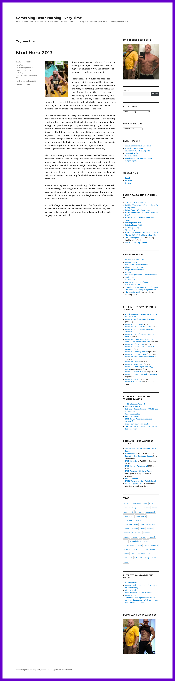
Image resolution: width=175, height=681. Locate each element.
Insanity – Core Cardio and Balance (139, 456)
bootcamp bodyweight (133, 520)
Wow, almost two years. (134, 148)
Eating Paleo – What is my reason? (138, 210)
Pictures (19, 73)
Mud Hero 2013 (34, 52)
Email (127, 178)
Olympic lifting (135, 541)
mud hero (20, 81)
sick (135, 558)
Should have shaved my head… (137, 424)
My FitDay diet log (132, 228)
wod (154, 558)
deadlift (127, 533)
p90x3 (139, 545)
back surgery (145, 508)
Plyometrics (150, 549)
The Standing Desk (132, 292)
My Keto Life (130, 230)
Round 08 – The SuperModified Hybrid (140, 357)
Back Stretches (131, 262)
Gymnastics (147, 533)
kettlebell (151, 537)
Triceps (147, 558)
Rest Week (141, 554)
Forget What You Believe (134, 270)
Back (151, 504)
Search (126, 90)
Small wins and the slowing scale (138, 146)
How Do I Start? (131, 272)
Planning (154, 545)
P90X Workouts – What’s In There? (138, 593)
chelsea (135, 529)
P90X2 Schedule (131, 479)
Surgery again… (131, 161)
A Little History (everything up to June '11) (141, 314)
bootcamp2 (150, 512)
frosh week (136, 533)
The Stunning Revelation (135, 238)
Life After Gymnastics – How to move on (141, 275)
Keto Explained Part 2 (133, 225)
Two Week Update (132, 153)
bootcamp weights (147, 524)
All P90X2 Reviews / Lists (135, 260)
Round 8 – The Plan (132, 595)
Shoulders (128, 558)
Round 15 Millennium (133, 382)
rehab (126, 554)
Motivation (129, 277)
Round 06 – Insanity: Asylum (136, 352)
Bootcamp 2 (129, 516)
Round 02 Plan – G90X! (134, 324)
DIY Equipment (131, 454)
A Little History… (131, 583)
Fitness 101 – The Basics (134, 267)
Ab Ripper (137, 504)
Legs (126, 541)
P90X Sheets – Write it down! (136, 466)
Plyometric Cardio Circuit (133, 549)
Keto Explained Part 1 (133, 223)
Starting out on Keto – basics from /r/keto (141, 233)
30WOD (127, 504)
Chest (142, 529)
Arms (145, 504)
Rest (133, 554)
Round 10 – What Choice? (135, 364)
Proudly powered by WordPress (60, 670)
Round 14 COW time (132, 379)
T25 (141, 558)
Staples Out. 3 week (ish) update (137, 151)
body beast (128, 512)
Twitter (128, 183)
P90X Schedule (131, 461)
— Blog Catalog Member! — (136, 404)
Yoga (126, 562)
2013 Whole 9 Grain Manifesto (136, 203)
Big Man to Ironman (133, 406)
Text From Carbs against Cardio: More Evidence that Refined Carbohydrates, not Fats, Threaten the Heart (141, 600)
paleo (146, 545)
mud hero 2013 (30, 81)
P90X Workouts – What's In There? (138, 471)
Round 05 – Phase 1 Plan (134, 344)
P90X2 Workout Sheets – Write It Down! (140, 481)
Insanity (135, 537)
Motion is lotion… (131, 156)
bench (154, 508)
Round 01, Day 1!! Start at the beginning (140, 319)
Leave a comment (23, 84)
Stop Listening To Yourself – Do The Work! (141, 287)
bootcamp (139, 512)
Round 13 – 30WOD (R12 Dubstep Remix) (141, 374)
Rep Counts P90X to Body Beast (137, 282)
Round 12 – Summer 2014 (135, 372)
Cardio (126, 529)
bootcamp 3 (141, 516)
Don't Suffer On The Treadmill (137, 265)
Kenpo (142, 537)
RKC (149, 554)
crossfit (150, 529)
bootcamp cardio (131, 524)
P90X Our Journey (132, 416)
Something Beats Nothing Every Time (49, 18)
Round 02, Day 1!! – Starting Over (138, 327)
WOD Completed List (133, 484)
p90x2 (146, 541)
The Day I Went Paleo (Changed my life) (140, 235)
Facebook (129, 181)
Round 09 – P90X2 (132, 362)
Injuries (28, 70)
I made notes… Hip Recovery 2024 (138, 158)
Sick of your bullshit (132, 285)
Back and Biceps (130, 508)
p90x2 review (129, 545)
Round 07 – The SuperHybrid (136, 354)
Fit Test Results (131, 317)
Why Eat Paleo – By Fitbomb (136, 243)
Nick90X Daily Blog (132, 414)
